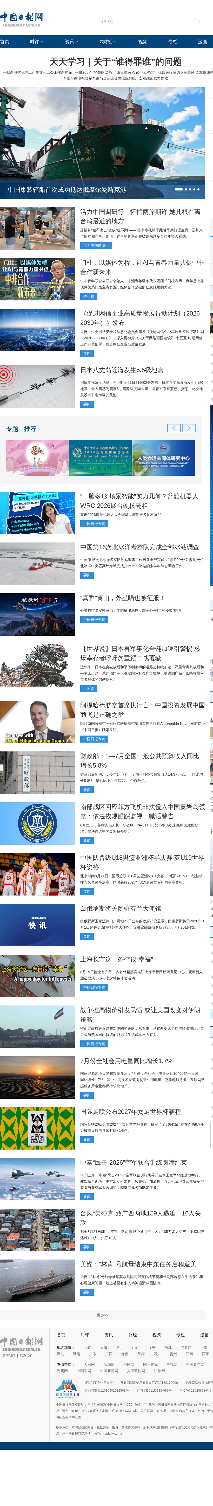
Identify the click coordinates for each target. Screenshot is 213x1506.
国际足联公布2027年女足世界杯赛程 (130, 1111)
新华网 (109, 1364)
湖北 (60, 1354)
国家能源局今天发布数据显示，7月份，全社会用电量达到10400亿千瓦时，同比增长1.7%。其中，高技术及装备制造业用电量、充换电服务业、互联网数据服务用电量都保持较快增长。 (142, 1079)
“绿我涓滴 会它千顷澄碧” (135, 72)
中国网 (128, 1364)
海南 (125, 1354)
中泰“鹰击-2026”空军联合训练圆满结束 (133, 1162)
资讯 (69, 41)
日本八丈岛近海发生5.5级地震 (122, 369)
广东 (92, 1354)
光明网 (62, 1371)
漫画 (202, 41)
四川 (157, 1354)
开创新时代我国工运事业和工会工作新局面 (37, 72)
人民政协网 (136, 1371)
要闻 (87, 353)
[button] (179, 189)
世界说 (88, 689)
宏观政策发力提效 (153, 78)
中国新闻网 (109, 1371)
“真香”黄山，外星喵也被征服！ (122, 597)
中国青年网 (195, 1364)
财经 (133, 1335)
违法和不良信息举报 (99, 1383)
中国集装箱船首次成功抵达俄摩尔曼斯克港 (67, 189)
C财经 (106, 41)
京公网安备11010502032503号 (107, 1390)
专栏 (172, 41)
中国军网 (84, 1371)
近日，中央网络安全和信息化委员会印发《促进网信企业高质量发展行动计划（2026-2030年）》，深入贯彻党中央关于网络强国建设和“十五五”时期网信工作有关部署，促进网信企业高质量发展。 (142, 338)
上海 (204, 1347)
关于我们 (9, 1355)
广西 (108, 1354)
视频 (143, 41)
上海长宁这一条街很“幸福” (116, 959)
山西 (135, 1347)
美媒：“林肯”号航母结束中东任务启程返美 (138, 1264)
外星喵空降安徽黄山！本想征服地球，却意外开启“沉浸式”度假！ (132, 610)
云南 (189, 1354)
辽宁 (152, 1347)
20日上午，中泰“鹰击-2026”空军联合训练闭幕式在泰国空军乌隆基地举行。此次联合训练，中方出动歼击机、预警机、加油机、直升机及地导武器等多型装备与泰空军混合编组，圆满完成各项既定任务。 (142, 1181)
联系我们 (26, 1355)
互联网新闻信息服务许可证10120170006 (149, 1383)
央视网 (172, 1364)
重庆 (141, 1354)
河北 (119, 1347)
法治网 (159, 1371)
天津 (103, 1347)
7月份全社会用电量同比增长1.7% (126, 1060)
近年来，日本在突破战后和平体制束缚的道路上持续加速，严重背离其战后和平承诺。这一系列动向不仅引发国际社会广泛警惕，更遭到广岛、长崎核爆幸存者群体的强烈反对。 (142, 673)
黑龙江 (186, 1347)
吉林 (168, 1347)
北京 (87, 1347)
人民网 (89, 1364)
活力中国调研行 (96, 245)
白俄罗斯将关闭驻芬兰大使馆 (120, 908)
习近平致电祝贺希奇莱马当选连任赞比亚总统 (99, 78)
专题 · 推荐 (21, 428)
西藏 (205, 1354)
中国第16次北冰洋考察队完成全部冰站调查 (139, 547)
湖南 (76, 1354)
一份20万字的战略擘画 (93, 72)
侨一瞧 (88, 296)
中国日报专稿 (94, 524)
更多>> (102, 1315)
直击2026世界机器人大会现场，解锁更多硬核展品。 (122, 515)
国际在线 (150, 1364)
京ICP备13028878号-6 (195, 1390)
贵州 (173, 1354)
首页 (4, 41)
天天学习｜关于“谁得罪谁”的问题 (116, 61)
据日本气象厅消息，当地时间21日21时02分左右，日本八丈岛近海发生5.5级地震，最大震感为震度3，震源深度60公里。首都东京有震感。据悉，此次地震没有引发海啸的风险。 (141, 388)
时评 (34, 41)
